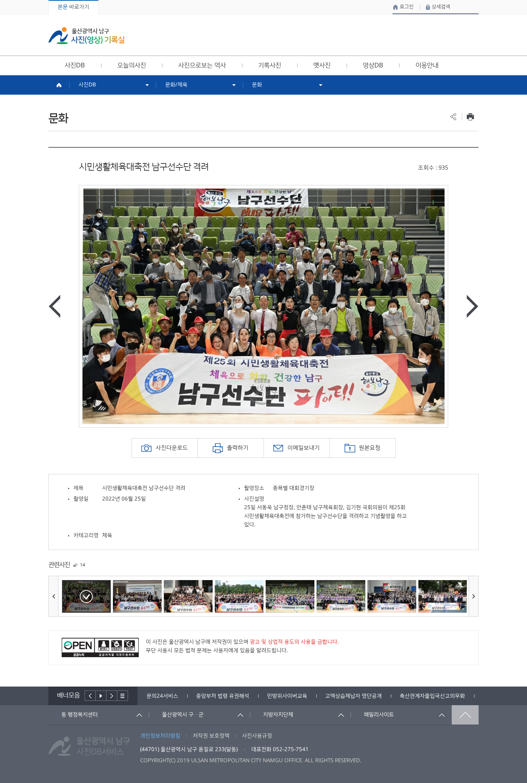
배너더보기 (122, 696)
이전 (90, 696)
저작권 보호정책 (211, 736)
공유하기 (453, 116)
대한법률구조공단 (453, 696)
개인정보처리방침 (160, 736)
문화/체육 (176, 85)
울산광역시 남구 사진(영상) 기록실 (86, 35)
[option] (263, 306)
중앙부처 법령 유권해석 (173, 696)
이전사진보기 (54, 306)
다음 (111, 696)
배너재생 (101, 696)
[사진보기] (86, 596)
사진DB (87, 85)
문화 (257, 85)
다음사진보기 (472, 306)
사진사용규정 (257, 736)
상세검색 (441, 7)
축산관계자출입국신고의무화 (383, 696)
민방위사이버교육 (238, 696)
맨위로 (465, 715)
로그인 (407, 7)
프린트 (470, 116)
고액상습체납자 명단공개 (304, 696)
